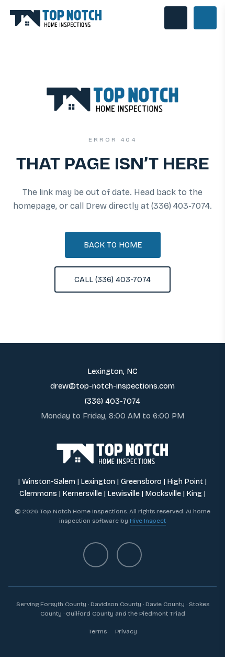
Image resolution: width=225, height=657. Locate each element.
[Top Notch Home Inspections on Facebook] (95, 554)
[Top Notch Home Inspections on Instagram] (129, 554)
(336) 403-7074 (112, 401)
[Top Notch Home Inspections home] (55, 17)
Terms (97, 631)
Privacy (126, 631)
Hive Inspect (148, 520)
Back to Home (113, 245)
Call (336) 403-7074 (112, 279)
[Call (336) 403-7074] (175, 17)
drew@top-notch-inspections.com (112, 386)
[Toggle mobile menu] (205, 17)
